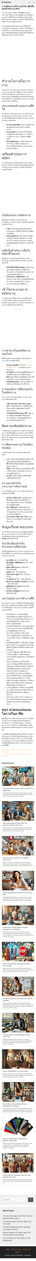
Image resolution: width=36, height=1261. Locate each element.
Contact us (26, 1249)
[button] (30, 2)
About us (18, 1252)
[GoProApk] (6, 2)
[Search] (30, 1200)
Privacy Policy (16, 1249)
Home (7, 1249)
